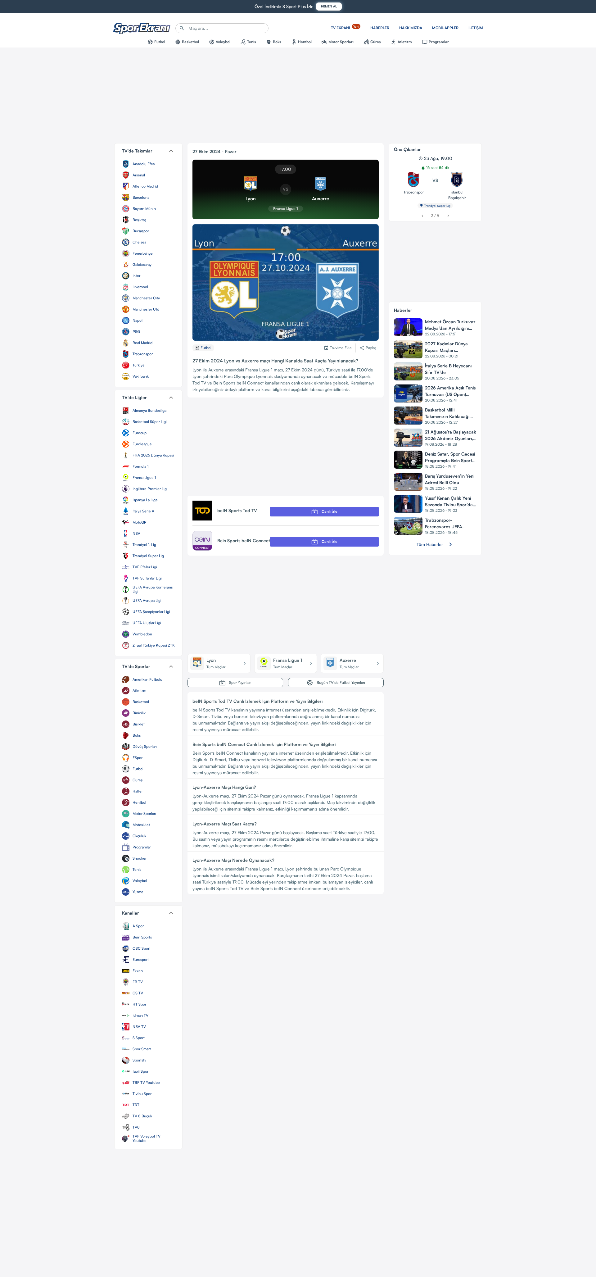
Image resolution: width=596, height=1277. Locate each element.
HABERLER (379, 27)
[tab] (156, 42)
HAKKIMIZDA (410, 27)
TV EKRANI (345, 27)
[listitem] (148, 164)
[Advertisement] (285, 449)
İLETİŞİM (475, 27)
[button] (148, 151)
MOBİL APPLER (445, 27)
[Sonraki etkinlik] (448, 216)
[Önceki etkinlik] (422, 216)
